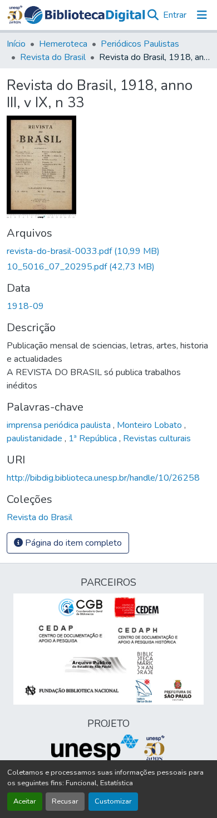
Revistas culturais (157, 438)
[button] (84, 15)
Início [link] (16, 44)
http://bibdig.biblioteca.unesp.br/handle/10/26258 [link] (103, 478)
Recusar (65, 801)
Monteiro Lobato (150, 425)
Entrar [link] (174, 15)
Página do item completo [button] (72, 543)
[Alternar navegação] (202, 15)
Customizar (113, 801)
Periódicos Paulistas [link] (140, 44)
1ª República (93, 438)
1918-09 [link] (25, 306)
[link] (108, 251)
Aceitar (24, 801)
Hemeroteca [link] (63, 44)
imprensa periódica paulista (60, 425)
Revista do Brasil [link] (53, 57)
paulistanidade (36, 438)
